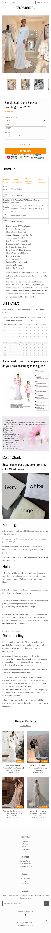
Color (7, 125)
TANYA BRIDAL (25, 7)
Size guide (13, 117)
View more (25, 725)
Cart (43, 2)
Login (25, 881)
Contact (25, 844)
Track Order (25, 849)
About (25, 841)
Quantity (8, 132)
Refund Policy (25, 864)
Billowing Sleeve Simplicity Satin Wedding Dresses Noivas (13, 767)
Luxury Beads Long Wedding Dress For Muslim (38, 813)
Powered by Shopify (25, 925)
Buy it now (25, 151)
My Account (25, 878)
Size (11, 117)
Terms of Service (25, 866)
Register (25, 883)
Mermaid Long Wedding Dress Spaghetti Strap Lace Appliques (38, 767)
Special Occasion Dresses (28, 181)
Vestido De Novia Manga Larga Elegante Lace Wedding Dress (13, 813)
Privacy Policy (25, 861)
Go (46, 903)
